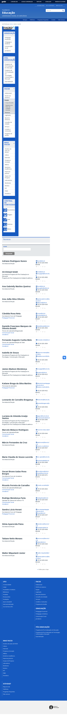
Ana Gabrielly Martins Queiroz (16, 286)
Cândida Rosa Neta (11, 313)
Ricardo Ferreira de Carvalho (16, 485)
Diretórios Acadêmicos (8, 168)
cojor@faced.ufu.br (42, 473)
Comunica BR (14, 1)
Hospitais (5, 594)
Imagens (9, 214)
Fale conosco (6, 694)
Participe (39, 1)
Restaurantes (6, 597)
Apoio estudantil (7, 602)
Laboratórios (8, 180)
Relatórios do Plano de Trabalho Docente (9, 108)
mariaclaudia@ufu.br (43, 460)
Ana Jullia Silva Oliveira (13, 299)
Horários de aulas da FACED (8, 150)
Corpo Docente (10, 103)
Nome (5, 246)
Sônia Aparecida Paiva (12, 524)
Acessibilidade (40, 5)
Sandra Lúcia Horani (12, 509)
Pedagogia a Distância (8, 43)
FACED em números (8, 96)
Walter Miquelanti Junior (13, 553)
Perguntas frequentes (9, 691)
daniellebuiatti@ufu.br (43, 326)
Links (8, 219)
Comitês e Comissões (8, 130)
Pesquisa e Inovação (8, 161)
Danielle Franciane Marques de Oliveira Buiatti (16, 327)
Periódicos (8, 193)
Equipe (7, 100)
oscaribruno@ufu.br (43, 471)
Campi (4, 587)
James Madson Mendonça (14, 369)
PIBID (6, 191)
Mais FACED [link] (7, 143)
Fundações (6, 599)
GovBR (3, 1)
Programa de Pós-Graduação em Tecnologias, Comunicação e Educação (9, 74)
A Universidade (7, 584)
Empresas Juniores (7, 172)
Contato (53, 20)
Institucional (8, 93)
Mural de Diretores (7, 118)
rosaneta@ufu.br (42, 315)
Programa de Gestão (8, 134)
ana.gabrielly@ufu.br (43, 288)
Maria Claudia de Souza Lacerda (17, 457)
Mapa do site (59, 5)
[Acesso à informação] (54, 707)
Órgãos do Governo (60, 1)
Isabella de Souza (10, 353)
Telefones (32, 20)
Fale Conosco (61, 20)
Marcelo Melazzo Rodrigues (15, 430)
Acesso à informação (27, 1)
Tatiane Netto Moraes (12, 538)
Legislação (48, 1)
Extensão (7, 157)
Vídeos (9, 229)
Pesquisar (9, 253)
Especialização (9, 81)
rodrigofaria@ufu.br (42, 498)
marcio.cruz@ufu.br (43, 446)
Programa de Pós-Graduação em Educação (9, 66)
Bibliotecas (6, 592)
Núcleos (7, 185)
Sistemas (9, 224)
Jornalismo (8, 51)
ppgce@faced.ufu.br (43, 416)
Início (11, 24)
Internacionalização (8, 604)
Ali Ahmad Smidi (10, 272)
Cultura (7, 155)
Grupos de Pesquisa (8, 177)
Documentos (11, 210)
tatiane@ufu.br (41, 542)
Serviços (25, 20)
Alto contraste (50, 5)
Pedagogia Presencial (8, 38)
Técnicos (7, 112)
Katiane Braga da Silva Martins (16, 383)
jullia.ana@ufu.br (42, 302)
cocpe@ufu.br (41, 313)
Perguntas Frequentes (43, 20)
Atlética (7, 164)
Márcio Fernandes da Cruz (14, 442)
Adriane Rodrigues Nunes (14, 261)
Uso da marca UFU (8, 606)
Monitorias (8, 183)
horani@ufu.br (41, 513)
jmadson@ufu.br (42, 372)
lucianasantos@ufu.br (43, 418)
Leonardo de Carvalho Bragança (17, 400)
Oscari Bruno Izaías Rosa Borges (14, 472)
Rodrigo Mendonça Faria (14, 498)
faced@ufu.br (41, 261)
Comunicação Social (8, 47)
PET (6, 188)
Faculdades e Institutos (9, 589)
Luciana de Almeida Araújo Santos (15, 417)
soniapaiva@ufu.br (42, 527)
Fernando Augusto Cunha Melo (17, 340)
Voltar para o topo (43, 569)
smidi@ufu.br (41, 272)
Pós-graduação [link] (9, 59)
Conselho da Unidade (8, 123)
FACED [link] (7, 89)
